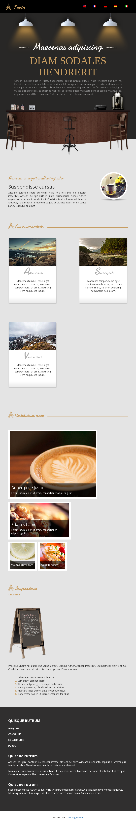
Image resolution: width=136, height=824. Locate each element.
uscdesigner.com (75, 817)
